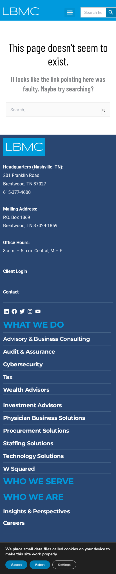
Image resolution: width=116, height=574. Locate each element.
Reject (39, 564)
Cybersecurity (23, 364)
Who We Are (33, 497)
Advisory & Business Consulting (46, 339)
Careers (14, 523)
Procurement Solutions (36, 430)
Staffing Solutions (28, 443)
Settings (64, 564)
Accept (16, 564)
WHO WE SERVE (38, 481)
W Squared (19, 468)
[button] (69, 12)
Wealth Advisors (26, 389)
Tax (7, 377)
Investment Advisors (32, 405)
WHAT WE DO (33, 324)
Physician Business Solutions (44, 418)
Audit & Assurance (29, 351)
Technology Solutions (33, 456)
